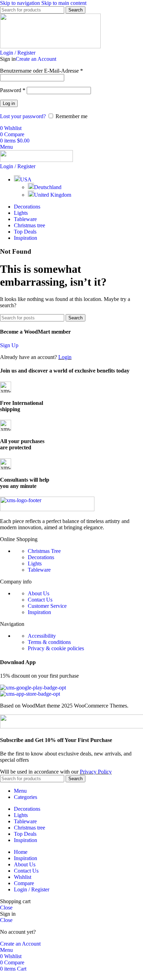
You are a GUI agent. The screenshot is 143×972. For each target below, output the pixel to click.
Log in (9, 103)
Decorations (41, 557)
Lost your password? (23, 116)
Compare (24, 883)
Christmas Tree (44, 551)
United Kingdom (52, 195)
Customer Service (47, 606)
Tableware (39, 570)
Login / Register (31, 889)
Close (6, 907)
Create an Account (36, 59)
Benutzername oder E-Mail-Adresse (41, 71)
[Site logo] (50, 46)
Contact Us (40, 600)
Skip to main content (63, 3)
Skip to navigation (20, 3)
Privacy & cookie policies (56, 648)
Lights (35, 563)
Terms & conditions (49, 642)
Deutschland (47, 187)
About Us (38, 593)
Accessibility (42, 636)
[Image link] (47, 509)
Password (12, 90)
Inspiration (39, 612)
